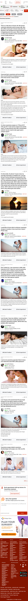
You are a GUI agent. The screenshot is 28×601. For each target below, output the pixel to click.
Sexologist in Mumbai (14, 560)
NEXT (25, 480)
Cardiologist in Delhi (4, 545)
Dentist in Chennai (22, 541)
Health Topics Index (22, 591)
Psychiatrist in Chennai (22, 550)
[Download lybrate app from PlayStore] (23, 573)
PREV (3, 480)
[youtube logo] (23, 567)
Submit (22, 513)
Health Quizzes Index (14, 591)
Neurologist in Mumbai (12, 555)
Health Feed (11, 16)
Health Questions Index (5, 591)
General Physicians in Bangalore (5, 566)
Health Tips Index (16, 589)
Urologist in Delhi (4, 553)
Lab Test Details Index (5, 595)
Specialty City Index (4, 589)
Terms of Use (13, 569)
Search (26, 10)
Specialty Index (22, 587)
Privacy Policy (13, 575)
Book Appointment (22, 67)
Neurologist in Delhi (4, 552)
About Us (12, 564)
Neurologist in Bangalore (4, 578)
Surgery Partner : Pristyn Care (14, 571)
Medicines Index (4, 593)
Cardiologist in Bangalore (4, 569)
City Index (2, 587)
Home (1, 16)
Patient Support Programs (5, 596)
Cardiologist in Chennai (22, 546)
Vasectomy (5, 16)
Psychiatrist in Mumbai (12, 550)
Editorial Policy (13, 576)
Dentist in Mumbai (13, 541)
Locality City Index (15, 587)
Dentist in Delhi (3, 541)
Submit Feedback (7, 67)
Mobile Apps (13, 568)
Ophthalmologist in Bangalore (5, 582)
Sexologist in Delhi (4, 557)
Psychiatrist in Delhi (4, 548)
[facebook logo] (20, 565)
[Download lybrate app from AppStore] (23, 576)
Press (12, 577)
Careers (12, 567)
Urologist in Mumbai (13, 556)
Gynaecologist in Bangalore (5, 571)
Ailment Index (9, 593)
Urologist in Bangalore (4, 580)
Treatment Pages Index (13, 595)
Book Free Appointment (18, 2)
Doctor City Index (8, 587)
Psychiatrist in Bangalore (4, 573)
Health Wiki (10, 589)
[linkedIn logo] (25, 565)
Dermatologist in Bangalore (5, 575)
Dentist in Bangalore (5, 564)
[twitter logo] (23, 565)
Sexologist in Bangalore (4, 585)
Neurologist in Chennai (21, 555)
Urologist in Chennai (23, 556)
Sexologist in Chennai (23, 560)
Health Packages (16, 593)
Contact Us (13, 565)
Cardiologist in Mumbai (12, 546)
